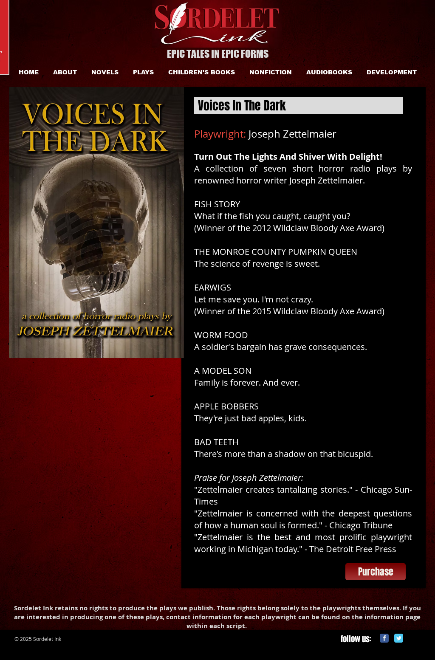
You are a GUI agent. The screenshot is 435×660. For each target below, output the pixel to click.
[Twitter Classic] (398, 638)
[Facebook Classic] (384, 638)
